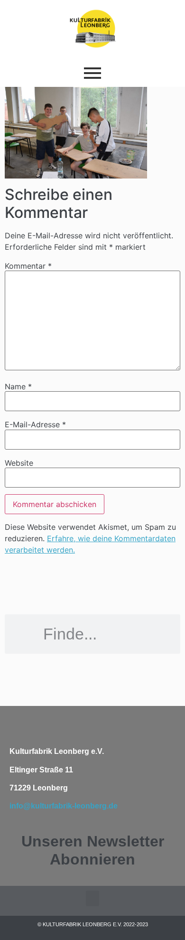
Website (19, 463)
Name (18, 386)
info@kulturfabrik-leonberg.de (63, 806)
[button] (92, 898)
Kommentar (28, 266)
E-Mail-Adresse (35, 424)
